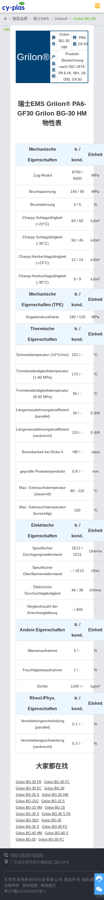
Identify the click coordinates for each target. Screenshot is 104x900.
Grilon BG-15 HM (29, 807)
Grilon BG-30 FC (57, 782)
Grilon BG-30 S (27, 814)
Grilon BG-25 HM (55, 795)
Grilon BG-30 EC (29, 788)
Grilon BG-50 (26, 839)
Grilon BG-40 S (56, 833)
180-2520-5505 (26, 855)
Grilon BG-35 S (27, 827)
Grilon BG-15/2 (27, 801)
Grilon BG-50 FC (51, 839)
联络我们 (48, 885)
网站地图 (29, 885)
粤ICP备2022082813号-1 (25, 891)
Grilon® (61, 19)
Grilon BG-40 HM (29, 833)
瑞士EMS (41, 19)
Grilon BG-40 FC (54, 827)
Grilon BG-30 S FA (56, 814)
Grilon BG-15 (55, 807)
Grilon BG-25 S (27, 795)
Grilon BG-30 (54, 788)
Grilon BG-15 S (53, 801)
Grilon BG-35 (51, 820)
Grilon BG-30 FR (28, 782)
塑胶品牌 (20, 19)
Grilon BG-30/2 (27, 820)
